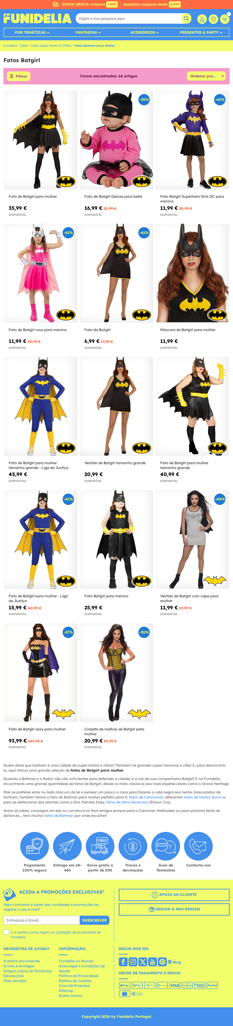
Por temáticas (30, 32)
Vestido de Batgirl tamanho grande (115, 463)
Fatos (24, 45)
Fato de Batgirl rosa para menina (37, 329)
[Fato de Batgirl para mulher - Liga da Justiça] (40, 539)
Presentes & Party (199, 32)
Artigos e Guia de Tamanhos (27, 971)
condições (63, 932)
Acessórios (142, 32)
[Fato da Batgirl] (116, 273)
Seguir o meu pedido (177, 909)
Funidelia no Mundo (76, 961)
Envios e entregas (18, 966)
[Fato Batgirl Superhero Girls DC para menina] (192, 140)
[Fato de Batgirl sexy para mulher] (40, 672)
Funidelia (10, 45)
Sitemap (66, 990)
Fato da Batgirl (97, 329)
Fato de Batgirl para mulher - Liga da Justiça (38, 598)
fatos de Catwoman (146, 797)
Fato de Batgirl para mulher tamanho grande (184, 465)
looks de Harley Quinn (203, 797)
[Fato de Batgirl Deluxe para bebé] (116, 140)
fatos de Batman (59, 815)
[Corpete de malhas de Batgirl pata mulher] (116, 672)
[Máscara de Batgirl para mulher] (192, 273)
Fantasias (86, 32)
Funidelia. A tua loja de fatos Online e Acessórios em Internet (37, 18)
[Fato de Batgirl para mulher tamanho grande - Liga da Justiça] (40, 406)
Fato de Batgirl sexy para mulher (37, 729)
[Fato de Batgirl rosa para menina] (40, 273)
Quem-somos (70, 995)
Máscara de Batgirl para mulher (187, 329)
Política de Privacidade (79, 975)
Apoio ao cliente (177, 894)
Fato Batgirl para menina (106, 596)
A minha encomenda (21, 961)
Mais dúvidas (14, 980)
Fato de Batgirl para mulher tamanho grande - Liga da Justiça (38, 465)
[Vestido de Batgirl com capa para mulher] (192, 539)
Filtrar (21, 76)
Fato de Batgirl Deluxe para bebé (113, 196)
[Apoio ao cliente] (213, 19)
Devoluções (13, 975)
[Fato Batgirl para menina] (116, 539)
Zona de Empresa (74, 985)
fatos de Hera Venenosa (127, 802)
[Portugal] (123, 962)
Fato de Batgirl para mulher (33, 196)
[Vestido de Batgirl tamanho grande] (116, 406)
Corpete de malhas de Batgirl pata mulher (114, 731)
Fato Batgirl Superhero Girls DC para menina (192, 198)
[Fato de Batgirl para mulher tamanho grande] (192, 406)
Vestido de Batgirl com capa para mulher (189, 598)
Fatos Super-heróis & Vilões (51, 45)
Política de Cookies (75, 980)
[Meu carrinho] (225, 19)
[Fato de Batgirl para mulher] (40, 140)
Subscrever (94, 920)
